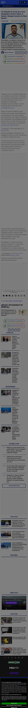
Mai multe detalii (17, 685)
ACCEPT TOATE (14, 703)
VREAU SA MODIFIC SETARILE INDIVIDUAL (14, 705)
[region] (14, 693)
